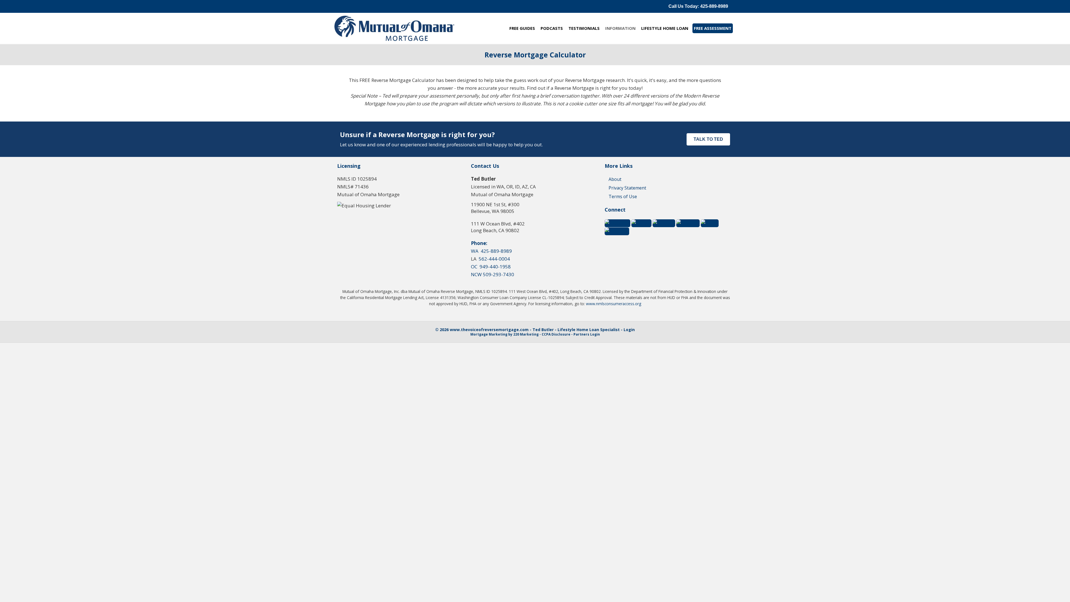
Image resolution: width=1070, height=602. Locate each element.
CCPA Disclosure (556, 334)
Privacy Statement (627, 188)
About (615, 179)
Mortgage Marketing (488, 334)
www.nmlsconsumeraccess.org (613, 303)
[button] (698, 6)
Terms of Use (623, 196)
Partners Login (586, 334)
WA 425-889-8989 (491, 251)
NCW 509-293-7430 (492, 274)
